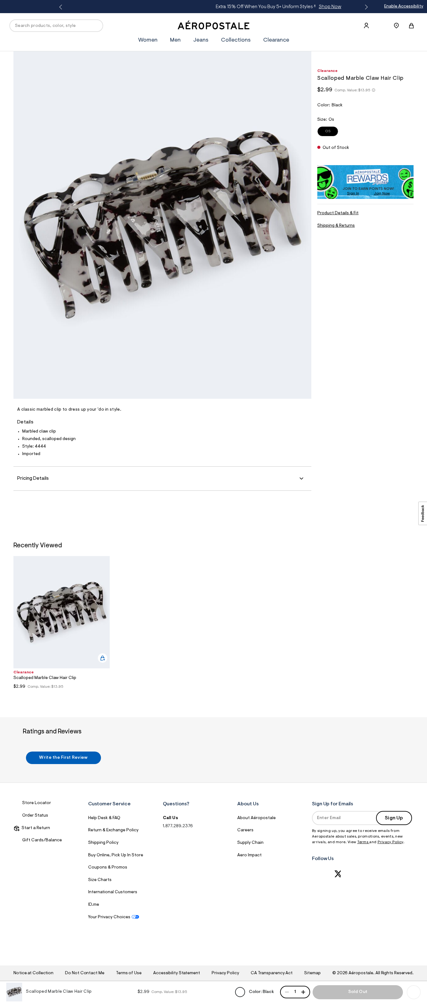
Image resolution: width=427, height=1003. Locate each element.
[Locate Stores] (396, 25)
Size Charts (100, 880)
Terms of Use (129, 973)
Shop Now (264, 6)
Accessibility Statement (176, 973)
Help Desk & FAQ (104, 818)
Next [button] (365, 7)
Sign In (353, 193)
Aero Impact (249, 855)
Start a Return (35, 828)
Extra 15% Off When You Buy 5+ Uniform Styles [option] (212, 6)
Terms (363, 842)
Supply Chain (250, 843)
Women (148, 40)
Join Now (382, 193)
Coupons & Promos (107, 867)
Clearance (276, 40)
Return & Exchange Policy (113, 830)
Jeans (200, 40)
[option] (61, 624)
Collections (236, 40)
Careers (245, 830)
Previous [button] (62, 7)
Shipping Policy (103, 843)
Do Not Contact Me (84, 973)
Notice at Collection (33, 973)
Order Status (35, 815)
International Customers (112, 892)
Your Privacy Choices (109, 917)
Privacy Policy (390, 842)
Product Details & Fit (338, 213)
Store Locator (36, 803)
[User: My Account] (366, 25)
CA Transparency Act (272, 973)
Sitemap (312, 973)
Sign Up (394, 818)
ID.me (93, 905)
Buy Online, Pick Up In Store (115, 855)
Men (175, 40)
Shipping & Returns (336, 226)
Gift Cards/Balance (42, 840)
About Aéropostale (256, 818)
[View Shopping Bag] (411, 25)
